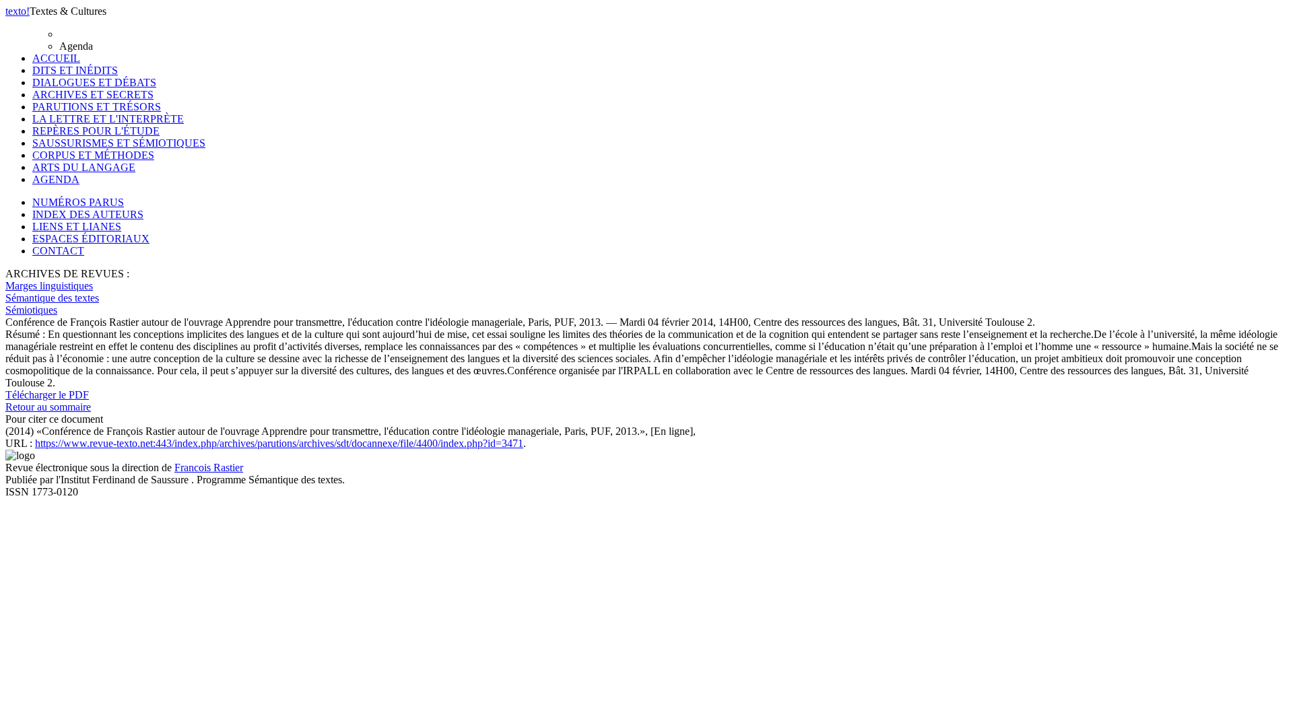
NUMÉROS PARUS (78, 202)
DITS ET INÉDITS (75, 70)
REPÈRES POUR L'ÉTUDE (96, 131)
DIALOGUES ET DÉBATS (94, 82)
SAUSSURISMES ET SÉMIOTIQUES (118, 143)
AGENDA (55, 179)
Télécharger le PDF (47, 395)
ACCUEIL (56, 58)
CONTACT (58, 250)
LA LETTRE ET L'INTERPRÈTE (108, 119)
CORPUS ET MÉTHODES (93, 155)
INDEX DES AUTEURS (87, 214)
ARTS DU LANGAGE (83, 167)
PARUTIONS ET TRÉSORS (96, 106)
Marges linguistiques (49, 285)
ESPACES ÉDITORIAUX (91, 238)
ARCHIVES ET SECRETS (93, 94)
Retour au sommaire (48, 407)
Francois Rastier (208, 467)
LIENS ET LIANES (76, 226)
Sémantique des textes (52, 298)
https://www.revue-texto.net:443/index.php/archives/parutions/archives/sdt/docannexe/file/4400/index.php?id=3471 (279, 443)
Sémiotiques (31, 310)
